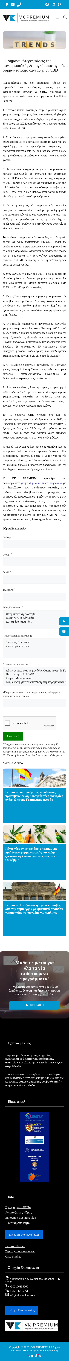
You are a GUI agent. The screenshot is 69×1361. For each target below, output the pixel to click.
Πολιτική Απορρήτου (18, 1223)
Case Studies (13, 1256)
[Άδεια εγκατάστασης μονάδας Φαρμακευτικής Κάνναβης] (34, 671)
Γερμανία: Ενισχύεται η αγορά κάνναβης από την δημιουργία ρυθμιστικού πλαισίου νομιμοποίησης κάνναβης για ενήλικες (34, 908)
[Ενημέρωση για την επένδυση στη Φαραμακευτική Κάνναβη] (34, 682)
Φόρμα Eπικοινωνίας (22, 1310)
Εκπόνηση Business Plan (20, 1217)
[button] (57, 17)
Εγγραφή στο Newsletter (24, 1234)
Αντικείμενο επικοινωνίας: (17, 663)
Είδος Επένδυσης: (13, 607)
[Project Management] (34, 678)
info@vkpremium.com (22, 1295)
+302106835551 (18, 1290)
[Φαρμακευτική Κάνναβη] (34, 614)
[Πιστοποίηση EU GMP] (34, 674)
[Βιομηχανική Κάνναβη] (34, 618)
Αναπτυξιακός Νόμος (18, 1212)
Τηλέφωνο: (9, 589)
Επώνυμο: (9, 537)
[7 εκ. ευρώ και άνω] (34, 646)
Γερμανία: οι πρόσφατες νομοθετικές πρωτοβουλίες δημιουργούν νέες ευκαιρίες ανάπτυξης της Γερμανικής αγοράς (34, 795)
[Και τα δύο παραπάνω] (34, 622)
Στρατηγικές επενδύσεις (19, 1251)
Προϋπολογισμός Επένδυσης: (18, 635)
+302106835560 (18, 1286)
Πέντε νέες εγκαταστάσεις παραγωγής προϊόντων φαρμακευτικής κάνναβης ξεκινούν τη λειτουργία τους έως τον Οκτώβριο (31, 854)
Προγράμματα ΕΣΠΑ (18, 1207)
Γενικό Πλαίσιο (15, 1246)
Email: (7, 572)
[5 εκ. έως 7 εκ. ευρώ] (34, 642)
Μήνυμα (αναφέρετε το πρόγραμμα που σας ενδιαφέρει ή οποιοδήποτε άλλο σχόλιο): (31, 694)
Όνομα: (7, 554)
